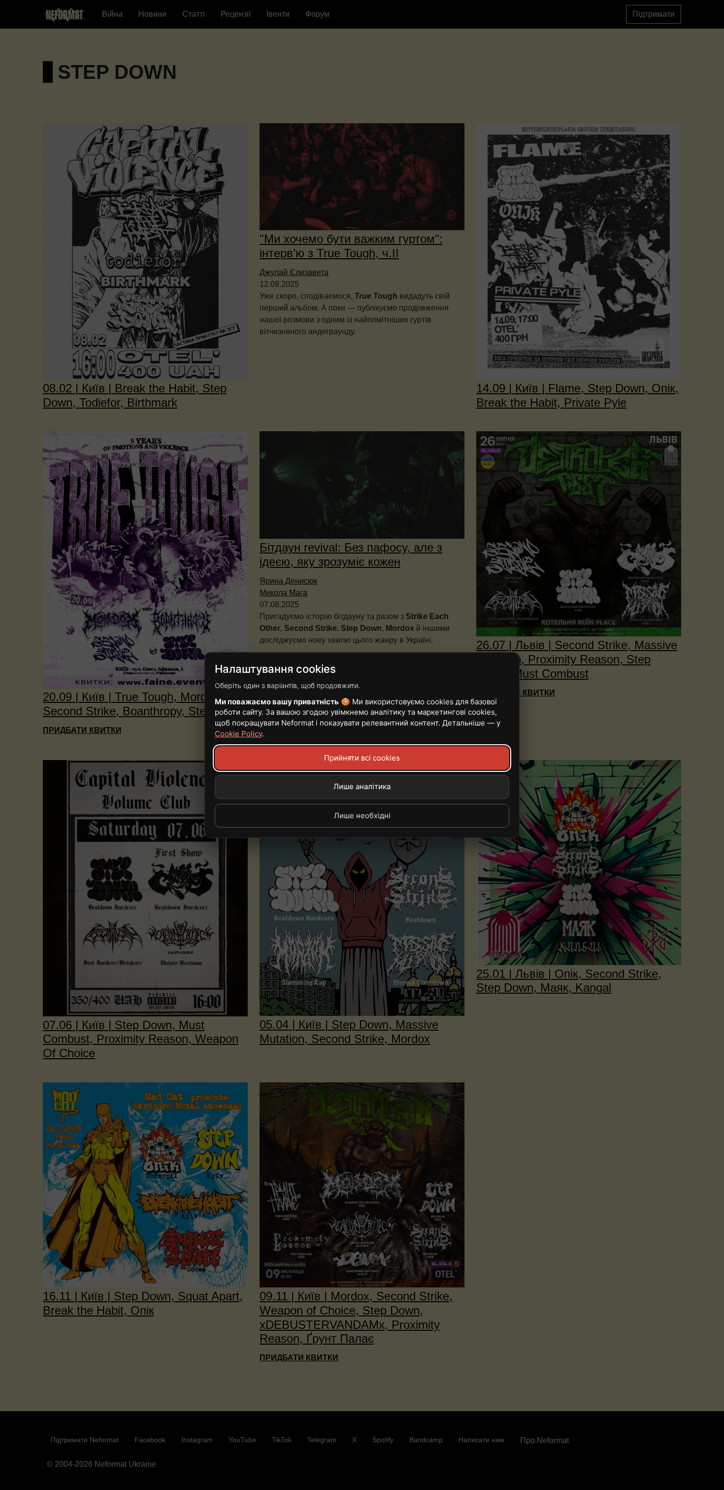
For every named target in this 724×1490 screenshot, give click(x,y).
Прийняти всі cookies (362, 757)
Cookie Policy (238, 733)
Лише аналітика (362, 786)
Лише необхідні (362, 815)
